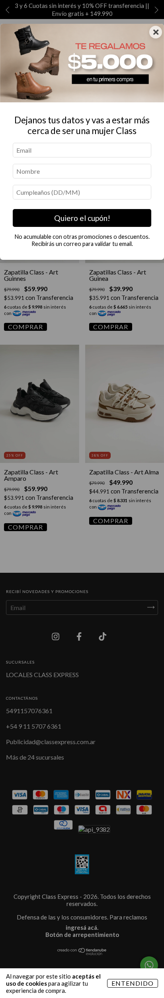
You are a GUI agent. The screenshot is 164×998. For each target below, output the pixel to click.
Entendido (132, 983)
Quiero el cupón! (82, 218)
